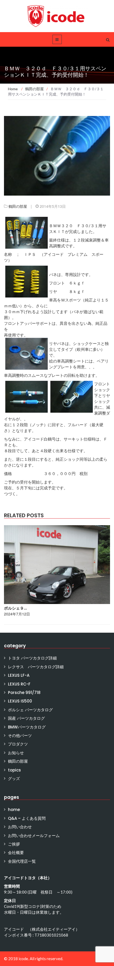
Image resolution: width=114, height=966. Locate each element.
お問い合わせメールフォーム (34, 835)
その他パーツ (20, 735)
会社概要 (16, 852)
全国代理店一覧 (22, 861)
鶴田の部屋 (17, 206)
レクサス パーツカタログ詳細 (36, 667)
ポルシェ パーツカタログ (30, 710)
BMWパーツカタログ (27, 727)
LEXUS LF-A (18, 675)
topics (14, 770)
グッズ (14, 778)
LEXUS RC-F (19, 684)
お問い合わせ (20, 827)
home (14, 809)
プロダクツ (18, 744)
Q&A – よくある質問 (27, 818)
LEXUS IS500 (20, 701)
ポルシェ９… (15, 608)
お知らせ (16, 753)
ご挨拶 (14, 844)
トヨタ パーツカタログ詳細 (32, 658)
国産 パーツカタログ (26, 718)
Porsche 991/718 (24, 692)
